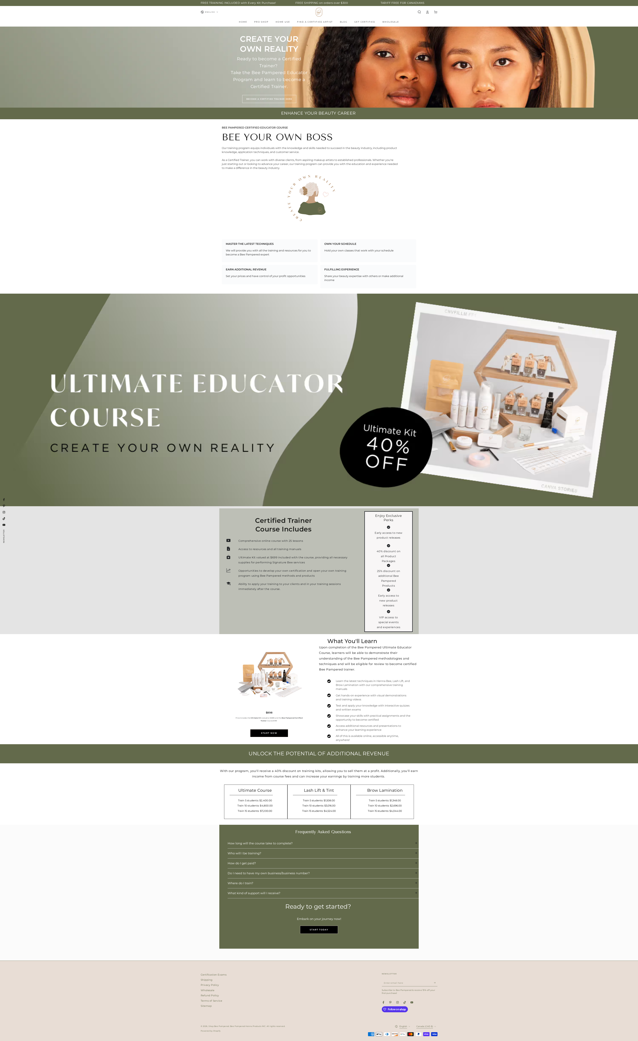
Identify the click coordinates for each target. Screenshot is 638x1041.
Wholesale (207, 990)
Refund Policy (210, 995)
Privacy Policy (210, 985)
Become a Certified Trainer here (269, 99)
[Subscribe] (435, 982)
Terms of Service (211, 1000)
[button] (419, 12)
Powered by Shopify (211, 1031)
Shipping (207, 979)
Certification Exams (214, 974)
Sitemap (206, 1005)
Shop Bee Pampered (219, 1026)
